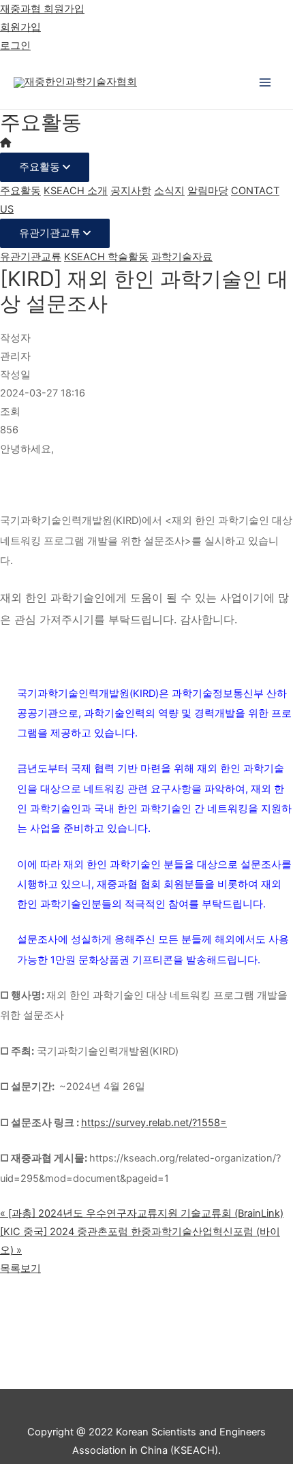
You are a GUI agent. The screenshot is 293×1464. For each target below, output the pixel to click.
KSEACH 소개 (76, 191)
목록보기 (20, 1268)
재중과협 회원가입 (42, 9)
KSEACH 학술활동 (106, 257)
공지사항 (130, 191)
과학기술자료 (182, 257)
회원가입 (20, 27)
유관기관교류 (51, 233)
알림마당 (207, 191)
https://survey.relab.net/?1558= (154, 1123)
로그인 (15, 46)
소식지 (169, 191)
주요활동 (41, 167)
